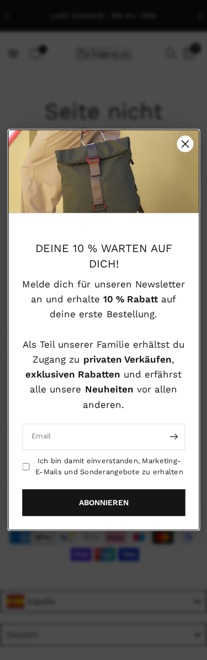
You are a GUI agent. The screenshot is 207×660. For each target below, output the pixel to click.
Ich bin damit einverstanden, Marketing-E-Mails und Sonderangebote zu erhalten (109, 466)
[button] (103, 503)
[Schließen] (185, 143)
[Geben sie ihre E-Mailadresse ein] (174, 436)
